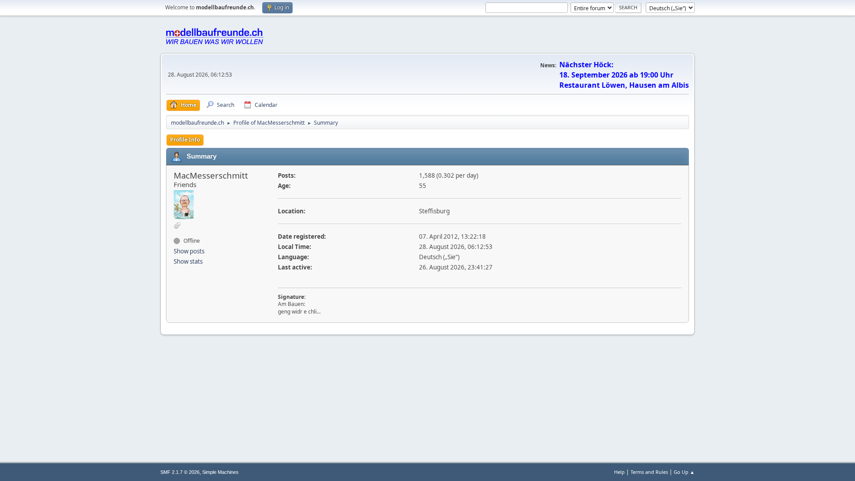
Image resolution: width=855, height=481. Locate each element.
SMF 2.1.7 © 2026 (180, 472)
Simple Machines (220, 472)
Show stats (188, 261)
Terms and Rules (649, 472)
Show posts (189, 251)
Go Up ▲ (684, 472)
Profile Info (185, 139)
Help (619, 472)
